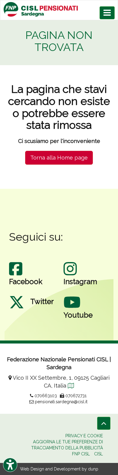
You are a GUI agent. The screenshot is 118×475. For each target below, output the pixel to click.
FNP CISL (81, 453)
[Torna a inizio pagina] (103, 423)
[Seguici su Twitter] (16, 308)
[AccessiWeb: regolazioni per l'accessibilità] (10, 465)
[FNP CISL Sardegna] (59, 9)
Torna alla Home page (59, 157)
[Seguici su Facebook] (15, 274)
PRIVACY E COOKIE (84, 435)
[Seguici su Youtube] (72, 308)
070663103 (45, 395)
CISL (98, 453)
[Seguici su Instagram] (70, 274)
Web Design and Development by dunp (59, 469)
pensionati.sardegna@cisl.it (60, 401)
